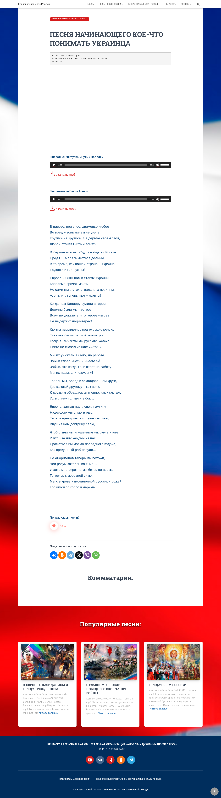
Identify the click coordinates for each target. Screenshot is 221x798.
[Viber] (87, 555)
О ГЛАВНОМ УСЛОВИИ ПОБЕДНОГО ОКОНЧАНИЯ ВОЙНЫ (106, 689)
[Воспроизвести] (54, 164)
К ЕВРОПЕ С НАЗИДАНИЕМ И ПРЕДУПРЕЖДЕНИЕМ (45, 687)
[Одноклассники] (62, 555)
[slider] (165, 164)
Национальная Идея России (75, 779)
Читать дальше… (48, 713)
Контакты (186, 4)
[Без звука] (158, 164)
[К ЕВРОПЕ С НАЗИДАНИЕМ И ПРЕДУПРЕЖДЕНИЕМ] (47, 661)
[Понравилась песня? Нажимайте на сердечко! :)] (54, 526)
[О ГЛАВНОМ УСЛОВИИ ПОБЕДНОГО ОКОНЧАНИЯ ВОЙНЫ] (110, 661)
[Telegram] (70, 555)
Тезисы (90, 4)
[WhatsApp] (96, 555)
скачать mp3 (65, 174)
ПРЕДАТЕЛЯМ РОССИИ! (167, 685)
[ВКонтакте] (54, 555)
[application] (110, 165)
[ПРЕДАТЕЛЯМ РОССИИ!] (173, 661)
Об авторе (171, 4)
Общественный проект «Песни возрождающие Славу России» (129, 779)
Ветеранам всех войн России (143, 4)
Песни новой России (110, 4)
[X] (79, 555)
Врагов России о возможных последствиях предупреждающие (69, 19)
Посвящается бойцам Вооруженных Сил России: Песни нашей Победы (110, 790)
